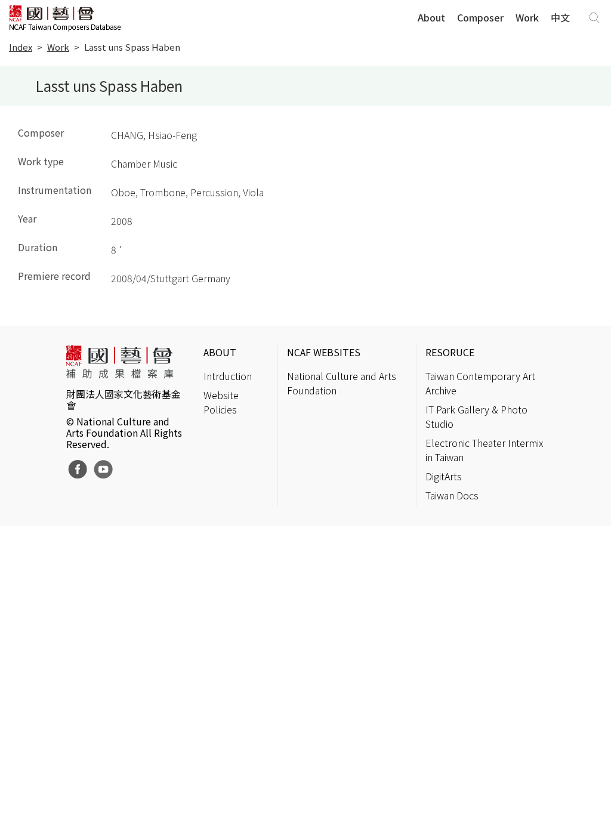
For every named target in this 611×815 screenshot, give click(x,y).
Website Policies (221, 402)
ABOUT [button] (219, 352)
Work (527, 17)
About (431, 17)
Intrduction (227, 376)
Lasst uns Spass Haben (132, 47)
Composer (480, 17)
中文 (560, 17)
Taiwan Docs (452, 495)
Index (20, 47)
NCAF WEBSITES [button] (323, 352)
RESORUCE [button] (449, 352)
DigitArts (443, 476)
